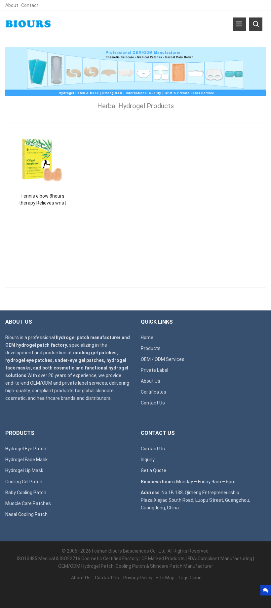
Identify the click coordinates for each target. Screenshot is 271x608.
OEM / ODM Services (162, 359)
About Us (150, 381)
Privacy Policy (137, 577)
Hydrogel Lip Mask (24, 470)
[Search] (255, 24)
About (11, 5)
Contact (30, 5)
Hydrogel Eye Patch (25, 448)
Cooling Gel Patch (23, 481)
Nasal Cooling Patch (26, 514)
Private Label (154, 370)
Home (147, 337)
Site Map (165, 577)
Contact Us (153, 402)
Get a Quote (153, 470)
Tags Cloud (190, 577)
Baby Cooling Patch (25, 492)
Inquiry (148, 459)
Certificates (153, 392)
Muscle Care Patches (28, 503)
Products (151, 348)
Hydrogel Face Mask (26, 459)
